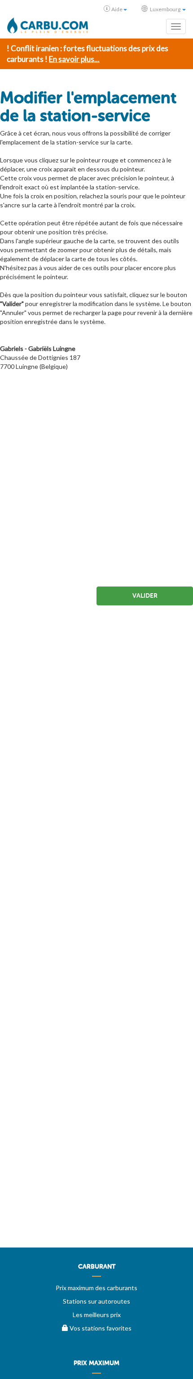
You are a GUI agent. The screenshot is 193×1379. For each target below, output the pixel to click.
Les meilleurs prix (97, 1314)
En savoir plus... (74, 59)
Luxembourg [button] (165, 9)
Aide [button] (117, 9)
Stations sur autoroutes (96, 1301)
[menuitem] (96, 1270)
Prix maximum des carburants (96, 1287)
